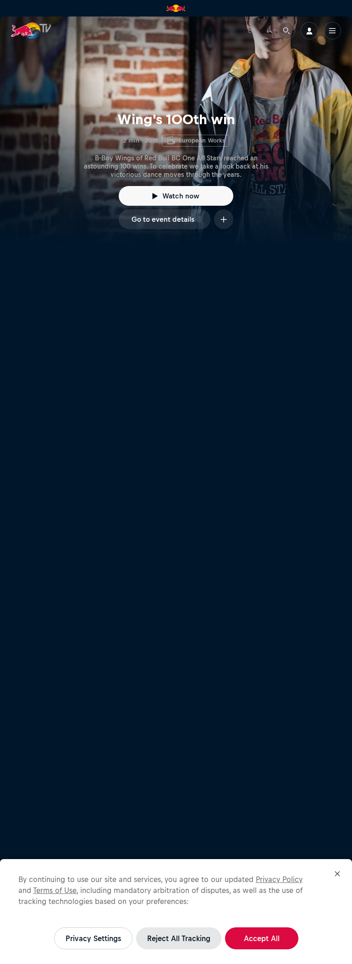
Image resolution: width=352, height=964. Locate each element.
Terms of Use (55, 890)
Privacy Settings (93, 938)
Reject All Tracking (178, 938)
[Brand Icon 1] (176, 8)
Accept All (262, 938)
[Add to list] (223, 219)
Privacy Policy (279, 879)
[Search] (286, 30)
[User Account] (309, 30)
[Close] (337, 874)
